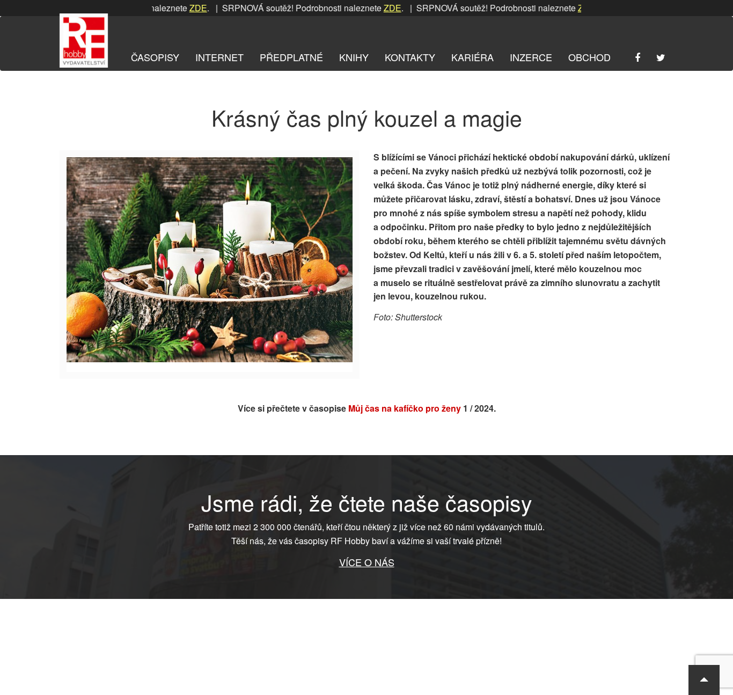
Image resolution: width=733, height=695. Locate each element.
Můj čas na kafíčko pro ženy (404, 408)
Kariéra (472, 57)
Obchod (589, 57)
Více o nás (366, 562)
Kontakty (410, 57)
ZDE (182, 8)
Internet (219, 57)
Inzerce (531, 57)
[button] (704, 680)
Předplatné (291, 57)
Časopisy (155, 57)
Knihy (354, 57)
